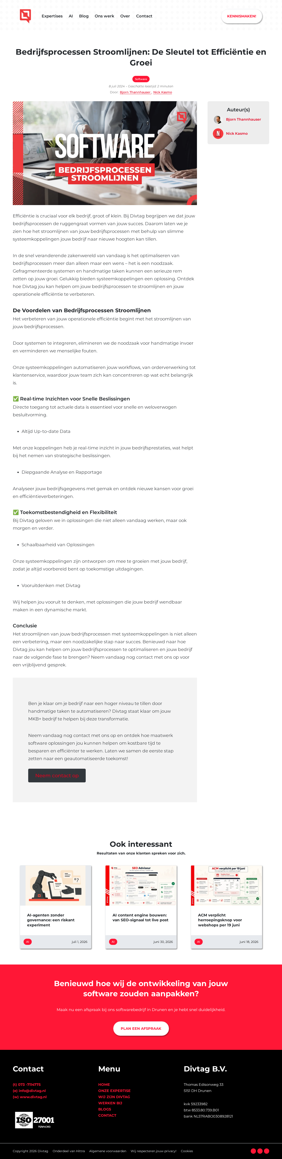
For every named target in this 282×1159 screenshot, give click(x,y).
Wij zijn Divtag (114, 1097)
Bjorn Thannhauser (135, 92)
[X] (260, 1151)
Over (125, 16)
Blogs (104, 1109)
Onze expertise (114, 1091)
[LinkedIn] (266, 1151)
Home (104, 1084)
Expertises (52, 16)
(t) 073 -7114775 (27, 1084)
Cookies (187, 1151)
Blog (84, 16)
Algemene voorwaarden (107, 1151)
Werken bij (110, 1103)
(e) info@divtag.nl (29, 1091)
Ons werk (104, 16)
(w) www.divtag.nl (30, 1097)
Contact (144, 16)
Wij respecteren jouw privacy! (153, 1151)
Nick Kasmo (162, 92)
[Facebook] (253, 1151)
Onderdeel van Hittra (69, 1151)
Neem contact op (57, 775)
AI (71, 16)
